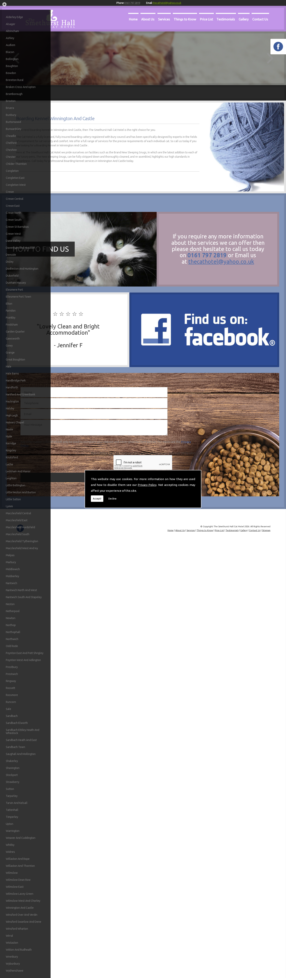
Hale (8, 366)
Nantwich (11, 583)
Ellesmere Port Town (18, 296)
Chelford (11, 142)
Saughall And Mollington (21, 754)
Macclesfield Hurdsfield (20, 527)
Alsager (10, 24)
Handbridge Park (16, 380)
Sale (8, 708)
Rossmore (12, 695)
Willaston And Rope (18, 858)
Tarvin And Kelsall (16, 802)
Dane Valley (13, 240)
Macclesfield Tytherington (22, 541)
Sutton (10, 788)
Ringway (11, 681)
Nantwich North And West (21, 590)
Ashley (10, 38)
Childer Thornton (16, 163)
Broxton (11, 100)
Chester (11, 156)
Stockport (12, 774)
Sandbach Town (15, 747)
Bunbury (11, 114)
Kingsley (11, 450)
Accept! (97, 498)
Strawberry (12, 781)
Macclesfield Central (18, 513)
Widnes (10, 851)
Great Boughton (15, 359)
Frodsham (12, 324)
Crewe (10, 191)
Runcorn (11, 702)
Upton (9, 823)
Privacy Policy (147, 484)
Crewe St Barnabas (17, 226)
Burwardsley (13, 128)
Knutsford (12, 457)
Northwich (12, 639)
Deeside (11, 254)
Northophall (13, 632)
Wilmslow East (15, 886)
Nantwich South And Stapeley (24, 597)
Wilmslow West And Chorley (23, 900)
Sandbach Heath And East (21, 740)
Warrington (12, 830)
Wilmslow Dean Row (18, 879)
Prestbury (12, 667)
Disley (9, 261)
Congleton (12, 170)
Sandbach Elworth (17, 722)
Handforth (12, 387)
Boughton (12, 66)
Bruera (10, 107)
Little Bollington (15, 485)
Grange (10, 352)
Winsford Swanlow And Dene (23, 921)
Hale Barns (12, 373)
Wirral (9, 935)
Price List (206, 19)
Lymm (9, 506)
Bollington (12, 59)
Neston (10, 604)
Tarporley (12, 795)
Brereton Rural (15, 80)
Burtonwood (13, 121)
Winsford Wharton (17, 928)
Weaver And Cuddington (20, 837)
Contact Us (260, 19)
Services (164, 19)
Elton (9, 303)
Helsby (10, 408)
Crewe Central (14, 198)
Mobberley (12, 576)
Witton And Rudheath (19, 949)
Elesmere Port (14, 289)
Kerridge (11, 443)
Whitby (10, 844)
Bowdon (11, 73)
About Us (147, 19)
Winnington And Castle (20, 907)
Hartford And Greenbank (20, 394)
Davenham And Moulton (20, 247)
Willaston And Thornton (20, 865)
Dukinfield (12, 275)
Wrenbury (12, 956)
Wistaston (12, 942)
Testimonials (226, 19)
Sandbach (12, 715)
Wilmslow (12, 872)
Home (133, 19)
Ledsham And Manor (18, 471)
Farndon (11, 310)
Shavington (12, 768)
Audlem (10, 45)
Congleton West (16, 184)
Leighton (11, 478)
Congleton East (15, 177)
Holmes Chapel (15, 422)
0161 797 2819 (132, 2)
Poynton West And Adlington (23, 660)
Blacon (10, 52)
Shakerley (12, 761)
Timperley (12, 816)
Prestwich (12, 674)
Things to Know (185, 19)
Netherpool (13, 611)
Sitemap (266, 530)
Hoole (9, 429)
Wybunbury (13, 963)
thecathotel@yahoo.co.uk (167, 2)
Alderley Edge (14, 17)
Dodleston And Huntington (22, 268)
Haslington (12, 401)
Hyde (9, 436)
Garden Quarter (15, 331)
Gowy (9, 345)
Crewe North (13, 212)
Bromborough (14, 94)
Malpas (10, 555)
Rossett (10, 688)
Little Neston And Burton (21, 492)
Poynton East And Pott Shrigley (24, 653)
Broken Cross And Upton (21, 87)
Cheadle (11, 135)
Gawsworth (13, 338)
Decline (112, 498)
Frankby (10, 317)
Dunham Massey (16, 282)
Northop (11, 625)
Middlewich (13, 569)
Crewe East (13, 205)
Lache (9, 464)
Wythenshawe (14, 970)
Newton (10, 618)
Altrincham (12, 31)
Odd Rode (12, 646)
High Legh (12, 415)
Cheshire (11, 149)
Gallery (244, 19)
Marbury (11, 562)
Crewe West (13, 233)
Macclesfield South (17, 534)
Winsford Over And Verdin (21, 914)
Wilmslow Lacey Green (19, 893)
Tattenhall (12, 809)
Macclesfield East (16, 520)
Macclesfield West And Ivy (22, 548)
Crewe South (14, 219)
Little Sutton (13, 499)
